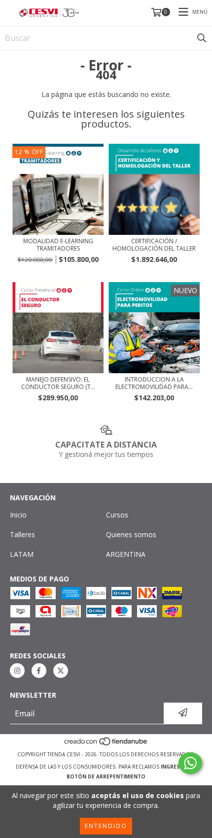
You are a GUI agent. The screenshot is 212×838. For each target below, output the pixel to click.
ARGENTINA (125, 554)
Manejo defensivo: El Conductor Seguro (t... (58, 383)
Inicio (18, 514)
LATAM (22, 554)
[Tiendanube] (106, 744)
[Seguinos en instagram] (17, 670)
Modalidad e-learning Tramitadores (58, 244)
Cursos (117, 514)
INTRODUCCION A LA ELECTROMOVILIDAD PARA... (154, 383)
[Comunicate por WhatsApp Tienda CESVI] (190, 763)
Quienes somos (131, 534)
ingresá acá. (178, 766)
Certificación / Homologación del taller (154, 244)
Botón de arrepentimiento (106, 776)
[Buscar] (202, 38)
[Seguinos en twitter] (60, 670)
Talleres (22, 534)
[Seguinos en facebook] (39, 670)
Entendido (106, 826)
